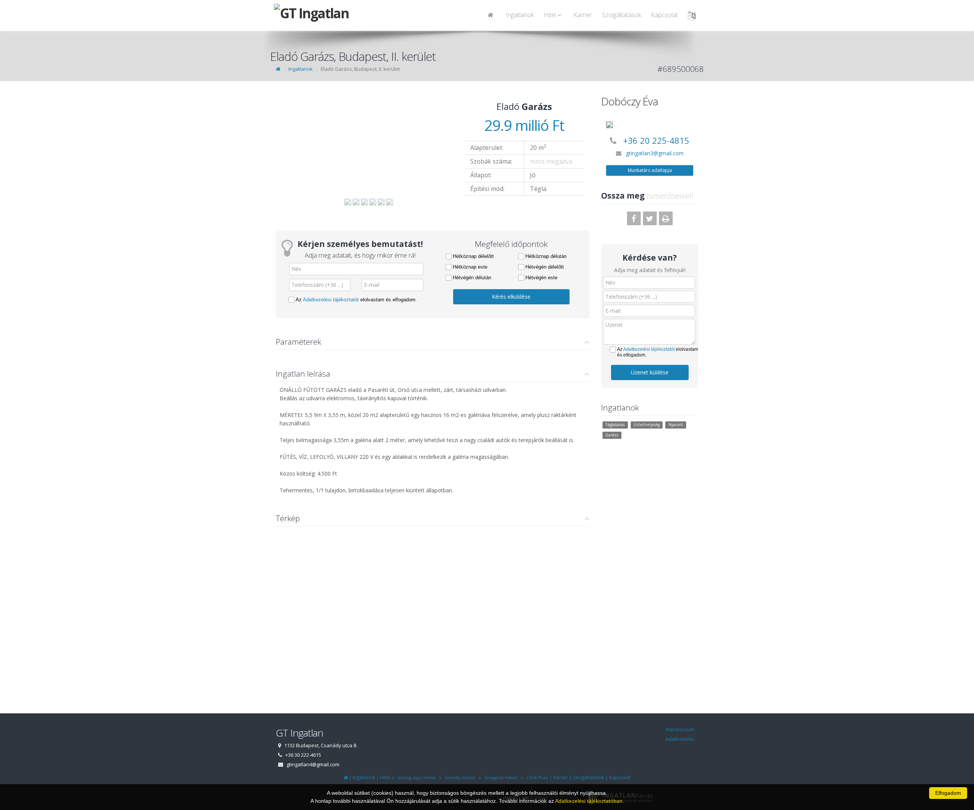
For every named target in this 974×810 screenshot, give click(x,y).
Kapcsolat (664, 15)
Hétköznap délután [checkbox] (546, 256)
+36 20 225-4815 (656, 140)
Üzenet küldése (649, 372)
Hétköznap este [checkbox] (470, 267)
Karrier (582, 15)
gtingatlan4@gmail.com (312, 764)
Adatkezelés (679, 738)
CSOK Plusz (536, 777)
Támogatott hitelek (499, 777)
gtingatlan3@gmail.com (655, 153)
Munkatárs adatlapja (650, 170)
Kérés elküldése (511, 296)
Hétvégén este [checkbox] (541, 277)
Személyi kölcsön (459, 777)
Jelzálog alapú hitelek (416, 777)
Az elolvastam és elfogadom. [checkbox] (356, 299)
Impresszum (680, 729)
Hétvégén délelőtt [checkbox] (544, 267)
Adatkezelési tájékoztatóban (588, 801)
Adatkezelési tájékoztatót (331, 299)
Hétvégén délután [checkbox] (472, 277)
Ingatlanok (520, 15)
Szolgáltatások (621, 15)
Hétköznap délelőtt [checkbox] (473, 256)
